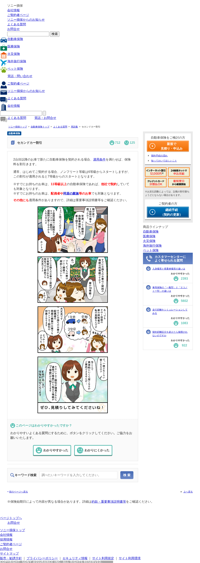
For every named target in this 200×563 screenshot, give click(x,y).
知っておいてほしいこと (164, 160)
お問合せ (13, 29)
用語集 (74, 126)
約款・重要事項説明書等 (109, 501)
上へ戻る (188, 491)
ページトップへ (11, 518)
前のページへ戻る (18, 491)
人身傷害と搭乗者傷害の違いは (168, 268)
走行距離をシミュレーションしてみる (170, 311)
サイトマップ (9, 553)
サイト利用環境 (130, 558)
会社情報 (13, 10)
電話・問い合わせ (19, 76)
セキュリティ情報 (75, 558)
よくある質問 (16, 24)
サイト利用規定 (103, 558)
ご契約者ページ (18, 15)
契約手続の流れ (159, 155)
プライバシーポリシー (42, 558)
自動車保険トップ (40, 126)
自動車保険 (15, 39)
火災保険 (13, 53)
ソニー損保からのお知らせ (26, 19)
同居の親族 (71, 193)
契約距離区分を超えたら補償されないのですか (170, 334)
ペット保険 (15, 68)
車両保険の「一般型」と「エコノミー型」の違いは (170, 289)
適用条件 (99, 159)
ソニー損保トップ (17, 126)
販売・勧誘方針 (11, 558)
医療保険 (13, 46)
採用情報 (6, 539)
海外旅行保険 (16, 61)
